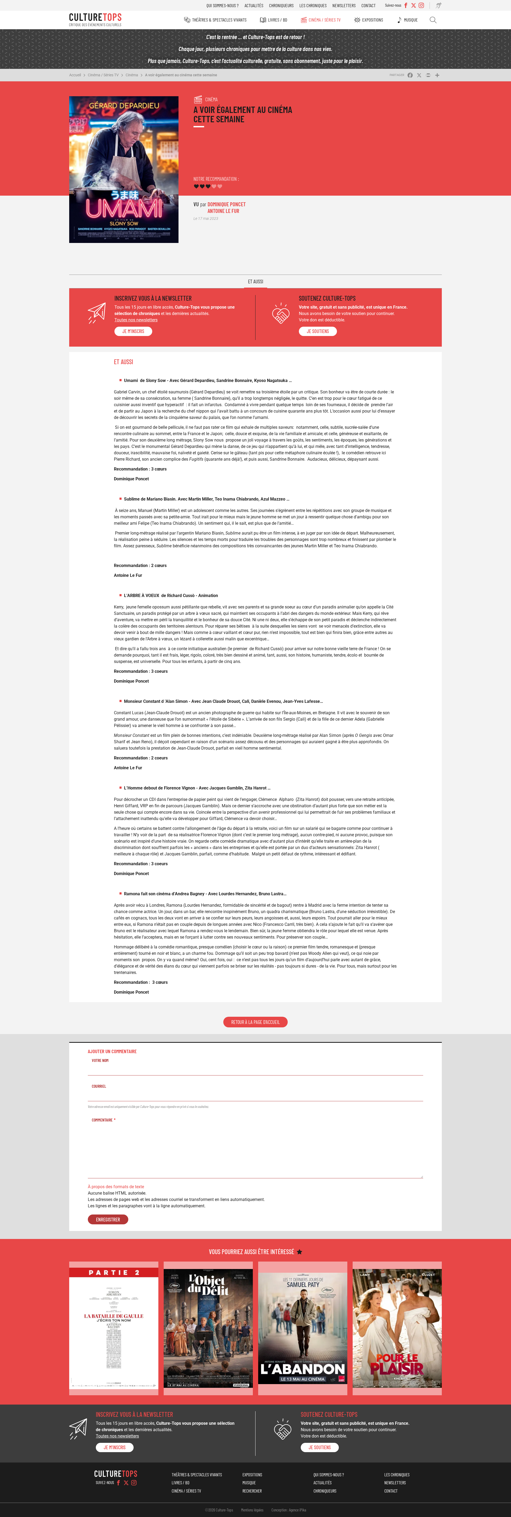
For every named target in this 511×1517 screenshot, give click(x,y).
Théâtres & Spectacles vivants (219, 20)
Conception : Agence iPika (288, 1509)
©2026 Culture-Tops (219, 1509)
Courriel (99, 1086)
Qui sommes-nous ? (223, 5)
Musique (411, 20)
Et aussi (255, 281)
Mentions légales (252, 1509)
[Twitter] (126, 1483)
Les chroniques (313, 5)
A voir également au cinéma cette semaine (181, 75)
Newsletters (344, 5)
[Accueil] (95, 20)
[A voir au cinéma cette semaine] (113, 1328)
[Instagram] (134, 1483)
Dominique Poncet (227, 204)
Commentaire (102, 1119)
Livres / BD (277, 20)
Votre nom (100, 1060)
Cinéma (132, 75)
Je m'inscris (133, 331)
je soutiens (318, 331)
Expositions (372, 20)
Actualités (254, 5)
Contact (368, 5)
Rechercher (433, 20)
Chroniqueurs (281, 5)
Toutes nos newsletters (136, 319)
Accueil (75, 75)
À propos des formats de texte (116, 1186)
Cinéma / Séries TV (325, 20)
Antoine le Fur (223, 210)
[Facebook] (118, 1483)
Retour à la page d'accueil (255, 1022)
